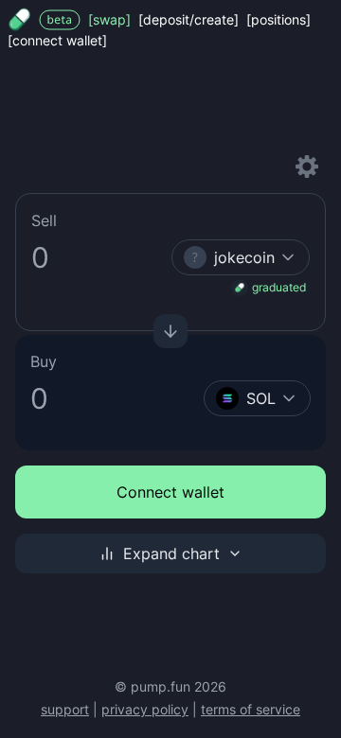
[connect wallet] (57, 40)
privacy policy (144, 709)
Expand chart (171, 553)
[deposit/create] (188, 19)
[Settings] (307, 166)
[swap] (109, 19)
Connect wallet (170, 492)
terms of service (250, 709)
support (65, 709)
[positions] (278, 19)
